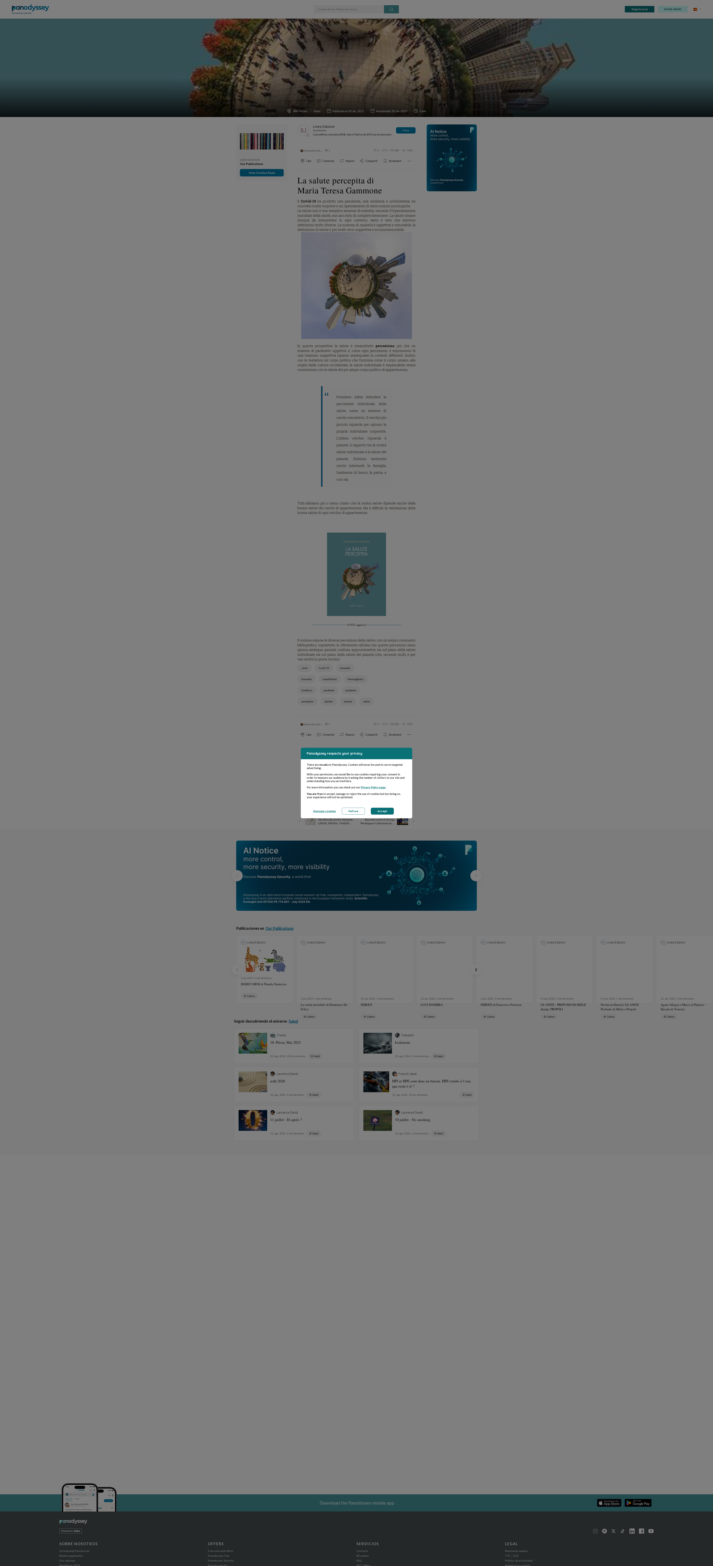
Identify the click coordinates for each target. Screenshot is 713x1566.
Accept (382, 811)
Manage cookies (324, 811)
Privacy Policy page (373, 787)
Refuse (353, 811)
